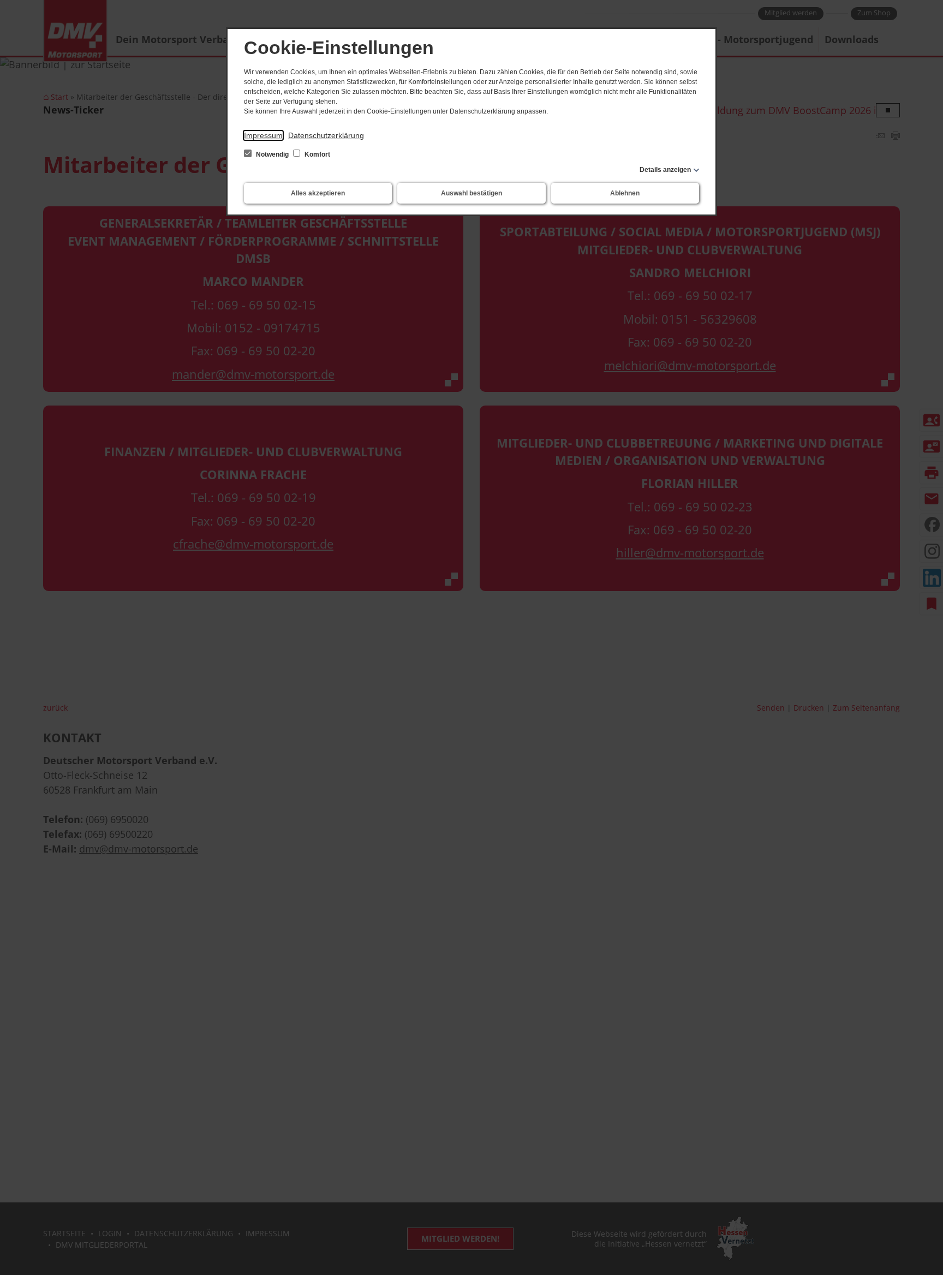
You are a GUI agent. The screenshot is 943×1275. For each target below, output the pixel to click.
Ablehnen (625, 193)
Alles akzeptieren (318, 193)
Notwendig (272, 154)
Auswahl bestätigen (471, 193)
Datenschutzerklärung (326, 135)
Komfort (316, 154)
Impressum (263, 135)
